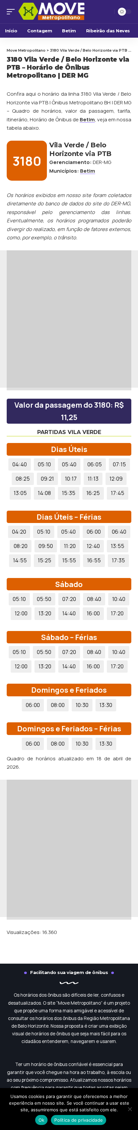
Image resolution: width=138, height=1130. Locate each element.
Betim (87, 119)
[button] (12, 12)
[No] (129, 1109)
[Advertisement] (69, 319)
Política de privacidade (78, 1120)
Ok (42, 1120)
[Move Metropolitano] (60, 12)
